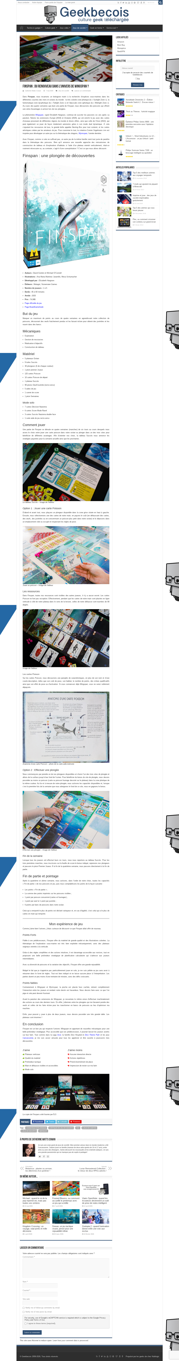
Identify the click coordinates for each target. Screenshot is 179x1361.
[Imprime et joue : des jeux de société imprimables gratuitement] (124, 199)
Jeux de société (79, 28)
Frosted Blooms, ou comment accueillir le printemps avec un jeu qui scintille (65, 1200)
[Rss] (118, 2)
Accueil (21, 28)
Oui (138, 79)
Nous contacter (23, 3)
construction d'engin (36, 1128)
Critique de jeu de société (61, 1128)
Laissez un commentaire (82, 91)
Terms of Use (39, 1320)
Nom (25, 1282)
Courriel (26, 1290)
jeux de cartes (89, 1128)
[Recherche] (160, 2)
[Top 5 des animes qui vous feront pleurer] (124, 211)
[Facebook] (121, 2)
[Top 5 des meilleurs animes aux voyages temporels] (124, 176)
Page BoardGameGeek (34, 307)
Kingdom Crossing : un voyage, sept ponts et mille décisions (35, 1228)
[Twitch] (138, 2)
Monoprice (121, 48)
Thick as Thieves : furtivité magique (140, 111)
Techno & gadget (34, 28)
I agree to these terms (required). (41, 1323)
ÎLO (78, 1128)
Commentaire (29, 1257)
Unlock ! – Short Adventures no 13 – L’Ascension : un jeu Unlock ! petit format (140, 138)
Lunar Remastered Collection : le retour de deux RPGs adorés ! (92, 1169)
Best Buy (121, 45)
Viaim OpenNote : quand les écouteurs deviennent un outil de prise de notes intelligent (95, 1200)
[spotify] (135, 2)
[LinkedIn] (126, 2)
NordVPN (121, 51)
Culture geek (50, 28)
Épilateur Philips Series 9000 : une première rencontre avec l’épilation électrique (140, 124)
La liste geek (70, 3)
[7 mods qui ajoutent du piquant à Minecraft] (124, 187)
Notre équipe (37, 3)
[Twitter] (123, 2)
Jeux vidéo (64, 28)
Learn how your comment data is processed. (71, 1340)
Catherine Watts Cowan (33, 91)
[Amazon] (141, 2)
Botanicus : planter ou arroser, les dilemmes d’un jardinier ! (38, 1169)
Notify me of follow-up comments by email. (42, 1308)
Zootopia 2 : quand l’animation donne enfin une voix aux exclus (95, 1228)
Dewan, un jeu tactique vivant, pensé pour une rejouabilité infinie (62, 1228)
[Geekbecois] (90, 15)
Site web (26, 1299)
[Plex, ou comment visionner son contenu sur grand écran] (124, 223)
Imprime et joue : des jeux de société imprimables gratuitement (144, 197)
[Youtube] (129, 2)
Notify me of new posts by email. (38, 1312)
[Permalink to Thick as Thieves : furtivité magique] (120, 114)
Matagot (43, 1131)
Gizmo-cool (111, 28)
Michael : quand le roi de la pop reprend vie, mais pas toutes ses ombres (35, 1200)
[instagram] (132, 2)
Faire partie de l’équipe (54, 3)
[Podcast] (144, 2)
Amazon (120, 42)
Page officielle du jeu (33, 303)
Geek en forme (96, 28)
